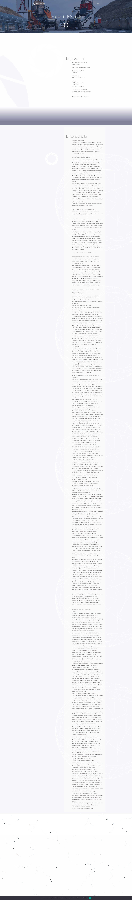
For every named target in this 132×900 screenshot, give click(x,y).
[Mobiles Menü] (98, 3)
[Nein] (130, 898)
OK (90, 897)
